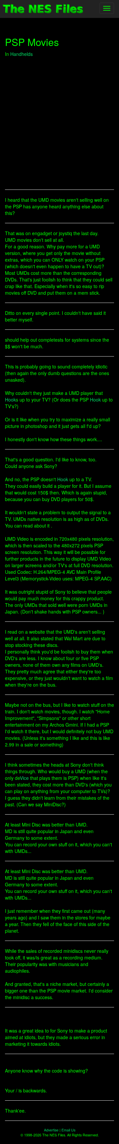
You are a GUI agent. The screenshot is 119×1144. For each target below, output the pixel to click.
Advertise (51, 1129)
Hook (10, 399)
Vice (24, 778)
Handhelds (21, 54)
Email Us (68, 1129)
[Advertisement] (59, 123)
